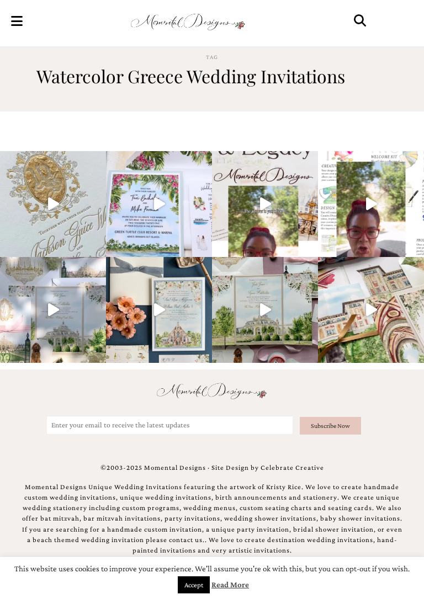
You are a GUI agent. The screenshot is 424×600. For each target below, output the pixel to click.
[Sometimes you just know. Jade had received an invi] (265, 310)
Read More (230, 584)
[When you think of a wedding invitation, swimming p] (159, 204)
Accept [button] (193, 585)
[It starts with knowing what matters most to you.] (371, 310)
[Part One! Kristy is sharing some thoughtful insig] (371, 204)
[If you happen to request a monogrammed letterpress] (53, 204)
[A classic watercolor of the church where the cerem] (159, 310)
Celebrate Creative (292, 468)
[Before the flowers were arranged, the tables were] (53, 310)
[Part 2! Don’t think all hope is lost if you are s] (265, 204)
